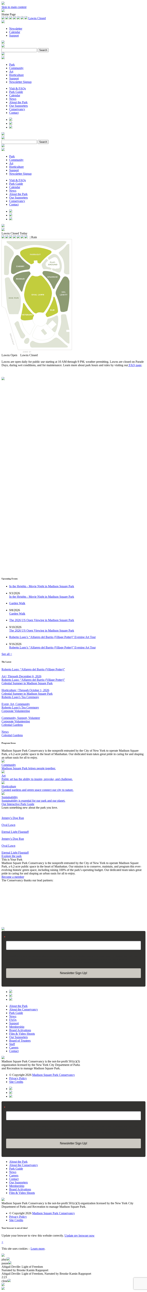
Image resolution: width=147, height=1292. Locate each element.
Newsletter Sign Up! (73, 973)
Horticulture (16, 75)
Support (14, 35)
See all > (7, 654)
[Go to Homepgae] (3, 929)
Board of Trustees (20, 1040)
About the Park (18, 102)
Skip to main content (14, 7)
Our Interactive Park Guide (18, 804)
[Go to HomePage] (3, 11)
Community (16, 68)
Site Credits (16, 1081)
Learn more (38, 1248)
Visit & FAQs (17, 88)
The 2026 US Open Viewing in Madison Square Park (41, 630)
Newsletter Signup (20, 82)
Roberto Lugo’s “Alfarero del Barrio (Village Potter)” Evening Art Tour (52, 647)
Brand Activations (20, 1030)
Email (10, 937)
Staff (12, 1044)
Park (12, 64)
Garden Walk (17, 613)
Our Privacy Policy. (109, 962)
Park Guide (16, 92)
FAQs (12, 1019)
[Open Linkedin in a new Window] (10, 127)
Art (11, 71)
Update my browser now (80, 1235)
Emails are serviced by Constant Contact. (80, 962)
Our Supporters (18, 105)
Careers (13, 1047)
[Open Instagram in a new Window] (10, 119)
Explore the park (12, 856)
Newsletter (15, 28)
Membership (16, 1026)
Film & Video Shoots (22, 1033)
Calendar (14, 32)
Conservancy (17, 109)
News (12, 98)
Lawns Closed (37, 18)
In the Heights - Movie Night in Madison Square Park (41, 596)
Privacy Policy (18, 1078)
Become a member (13, 876)
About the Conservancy (23, 1009)
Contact (14, 112)
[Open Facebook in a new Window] (10, 123)
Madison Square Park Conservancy (53, 1074)
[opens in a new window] (3, 1058)
